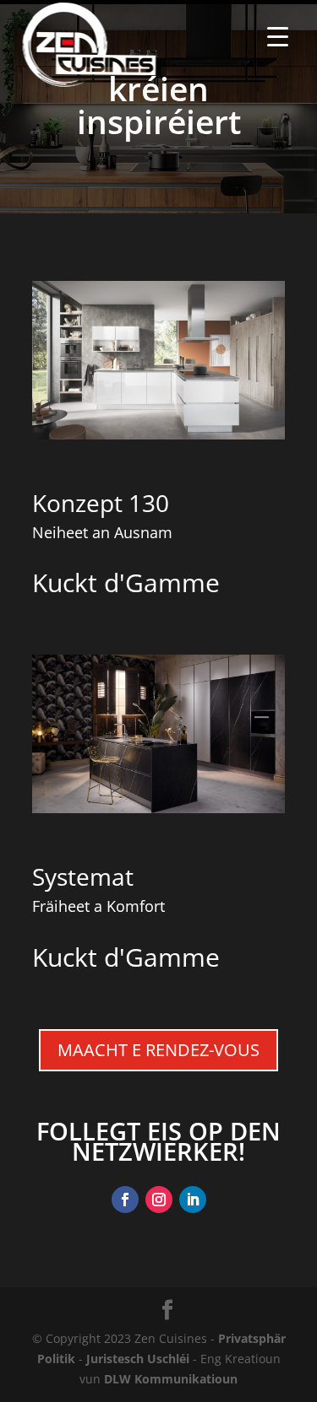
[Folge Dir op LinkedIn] (192, 1199)
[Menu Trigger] (277, 36)
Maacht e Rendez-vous (158, 1049)
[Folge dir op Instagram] (158, 1199)
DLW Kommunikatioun (171, 1379)
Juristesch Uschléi (137, 1359)
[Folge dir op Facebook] (125, 1199)
